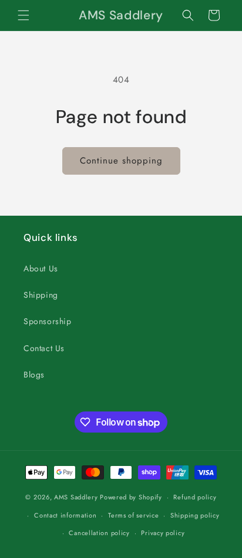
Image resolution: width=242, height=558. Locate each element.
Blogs (34, 374)
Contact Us (44, 348)
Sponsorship (47, 321)
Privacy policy (162, 532)
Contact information (65, 515)
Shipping (40, 295)
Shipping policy (195, 515)
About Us (40, 268)
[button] (23, 15)
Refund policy (194, 497)
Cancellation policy (99, 532)
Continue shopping (121, 160)
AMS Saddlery (76, 497)
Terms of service (133, 515)
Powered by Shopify (131, 497)
